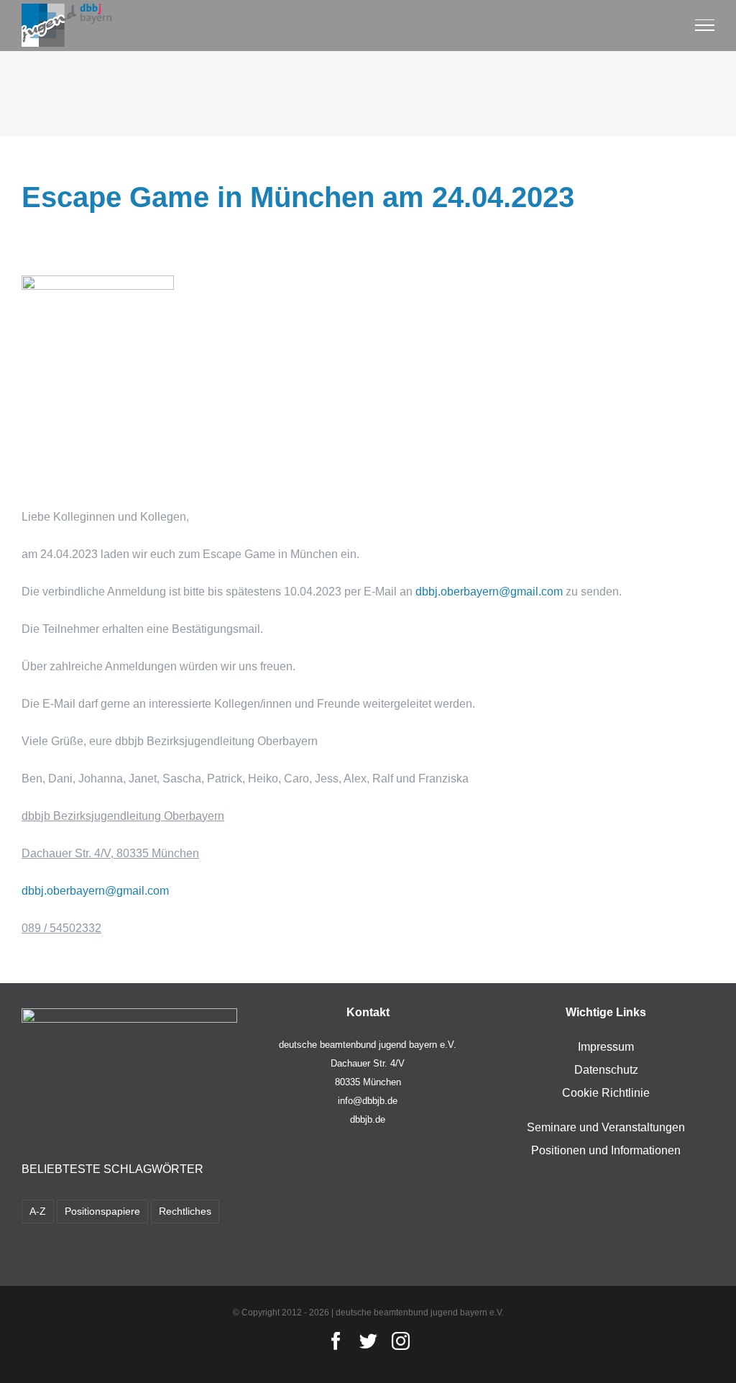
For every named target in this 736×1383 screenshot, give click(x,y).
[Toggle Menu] (705, 25)
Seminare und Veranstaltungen (606, 1127)
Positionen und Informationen (606, 1150)
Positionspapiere (102, 1211)
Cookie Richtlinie (606, 1093)
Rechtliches (185, 1211)
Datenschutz (606, 1070)
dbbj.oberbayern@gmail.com (489, 591)
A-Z (37, 1211)
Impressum (606, 1047)
